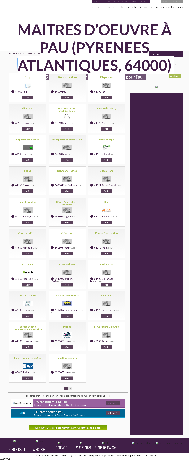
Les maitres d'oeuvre (104, 7)
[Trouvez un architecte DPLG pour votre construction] (169, 443)
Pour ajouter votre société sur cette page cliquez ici (68, 427)
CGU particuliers (96, 455)
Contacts (109, 455)
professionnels (150, 455)
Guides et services (171, 7)
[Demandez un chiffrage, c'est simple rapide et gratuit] (156, 87)
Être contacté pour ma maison (138, 7)
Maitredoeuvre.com (36, 5)
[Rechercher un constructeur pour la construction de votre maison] (144, 443)
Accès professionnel (172, 1)
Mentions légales (68, 455)
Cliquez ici (113, 403)
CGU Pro (82, 455)
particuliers (135, 455)
